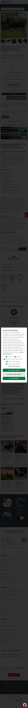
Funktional (18, 363)
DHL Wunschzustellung (14, 361)
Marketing (8, 359)
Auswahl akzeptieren (14, 374)
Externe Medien (19, 359)
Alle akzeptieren (14, 370)
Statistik (19, 356)
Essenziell (10, 356)
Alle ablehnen (14, 378)
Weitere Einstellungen (14, 366)
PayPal (10, 363)
